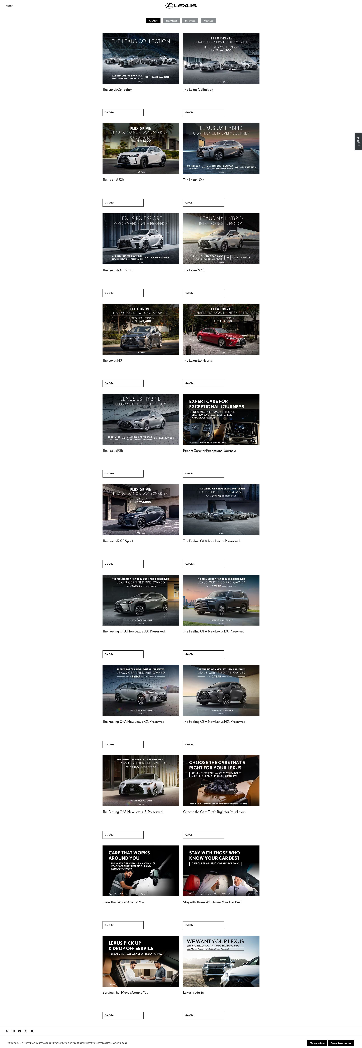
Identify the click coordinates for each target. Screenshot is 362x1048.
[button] (358, 141)
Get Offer (109, 112)
